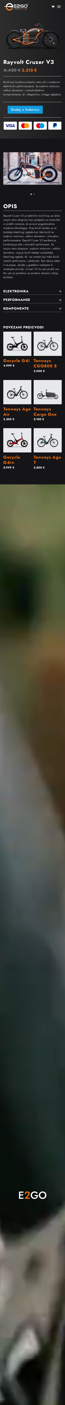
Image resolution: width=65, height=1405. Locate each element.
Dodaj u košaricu (25, 109)
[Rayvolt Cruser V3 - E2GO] (32, 184)
